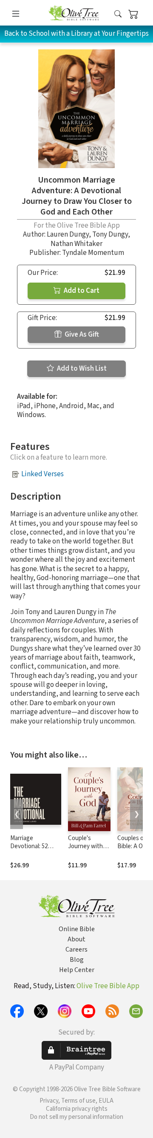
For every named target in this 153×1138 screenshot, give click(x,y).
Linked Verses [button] (42, 474)
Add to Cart (80, 291)
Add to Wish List (81, 368)
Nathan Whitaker (76, 244)
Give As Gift (81, 334)
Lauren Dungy (68, 234)
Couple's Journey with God (85, 846)
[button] (118, 14)
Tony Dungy (110, 234)
